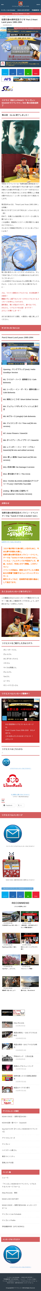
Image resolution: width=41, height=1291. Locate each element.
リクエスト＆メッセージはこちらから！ (20, 768)
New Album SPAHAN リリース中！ (21, 13)
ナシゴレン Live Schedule (8, 10)
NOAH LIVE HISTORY (24, 10)
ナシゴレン (6, 1144)
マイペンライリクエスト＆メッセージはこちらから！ (20, 846)
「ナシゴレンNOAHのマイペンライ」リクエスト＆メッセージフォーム (19, 1185)
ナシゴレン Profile (8, 1220)
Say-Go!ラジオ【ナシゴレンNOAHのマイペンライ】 (18, 888)
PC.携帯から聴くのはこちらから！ (20, 794)
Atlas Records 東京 (9, 1193)
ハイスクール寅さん (9, 1150)
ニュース (5, 1178)
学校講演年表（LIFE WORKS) (13, 1226)
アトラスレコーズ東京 (19, 1288)
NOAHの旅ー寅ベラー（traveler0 (14, 1123)
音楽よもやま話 (7, 1163)
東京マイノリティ (8, 1156)
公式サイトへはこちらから (11, 542)
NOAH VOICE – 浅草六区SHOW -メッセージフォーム (19, 1206)
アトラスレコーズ (8, 1138)
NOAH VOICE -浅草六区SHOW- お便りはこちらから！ (20, 880)
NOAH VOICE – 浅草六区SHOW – (14, 1116)
